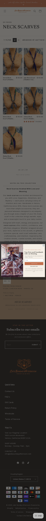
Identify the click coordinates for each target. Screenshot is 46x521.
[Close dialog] (44, 245)
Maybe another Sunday (34, 266)
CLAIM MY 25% (34, 263)
